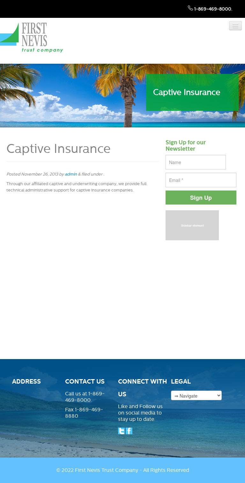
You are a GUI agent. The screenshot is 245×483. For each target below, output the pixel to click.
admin (71, 174)
